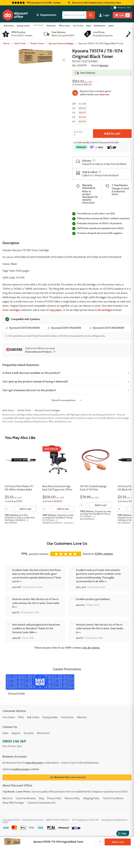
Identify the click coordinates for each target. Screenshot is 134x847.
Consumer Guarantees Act (41, 802)
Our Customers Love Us (67, 543)
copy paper (55, 310)
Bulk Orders (33, 717)
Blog (41, 798)
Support (16, 733)
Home (6, 43)
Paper (88, 25)
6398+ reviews (104, 553)
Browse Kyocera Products (38, 351)
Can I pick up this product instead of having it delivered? (35, 381)
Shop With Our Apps (13, 802)
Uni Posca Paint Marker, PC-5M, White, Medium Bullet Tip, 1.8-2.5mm (19, 489)
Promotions (9, 25)
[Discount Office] (15, 15)
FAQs (21, 717)
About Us (7, 798)
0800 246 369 (14, 741)
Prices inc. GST (124, 7)
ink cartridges (105, 310)
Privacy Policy (54, 798)
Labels (111, 25)
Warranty (82, 717)
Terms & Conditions (113, 798)
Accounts (29, 733)
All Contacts (43, 733)
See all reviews (91, 647)
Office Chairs (64, 25)
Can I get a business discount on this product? (29, 390)
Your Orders (8, 717)
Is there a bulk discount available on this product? (31, 372)
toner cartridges (11, 310)
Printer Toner (37, 43)
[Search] (90, 15)
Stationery (51, 25)
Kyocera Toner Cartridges (61, 43)
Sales (5, 733)
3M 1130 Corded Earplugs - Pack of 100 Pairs (94, 488)
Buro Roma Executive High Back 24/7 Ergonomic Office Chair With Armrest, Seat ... (57, 489)
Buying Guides (23, 25)
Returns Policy (72, 798)
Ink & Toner (78, 25)
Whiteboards (99, 25)
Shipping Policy (91, 798)
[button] (46, 15)
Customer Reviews (26, 798)
